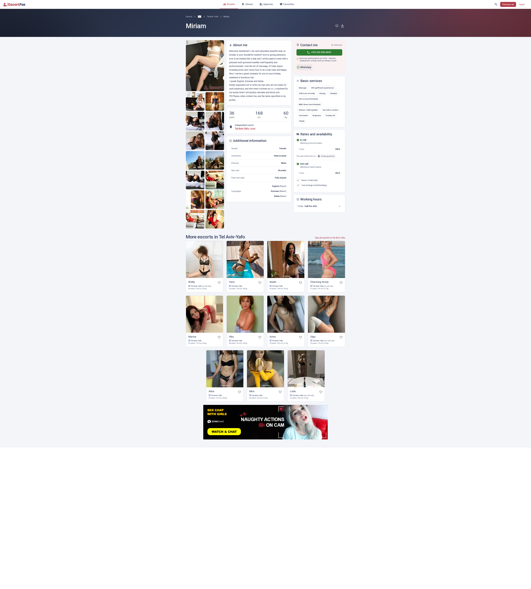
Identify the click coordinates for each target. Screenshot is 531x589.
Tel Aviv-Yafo (212, 16)
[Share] (342, 26)
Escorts (231, 4)
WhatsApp (305, 67)
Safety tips (338, 45)
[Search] (496, 4)
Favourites (288, 4)
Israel (252, 128)
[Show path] (199, 16)
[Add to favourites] (337, 26)
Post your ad (508, 4)
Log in (522, 4)
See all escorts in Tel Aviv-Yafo (330, 237)
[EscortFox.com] (14, 4)
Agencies (268, 4)
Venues (249, 4)
